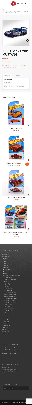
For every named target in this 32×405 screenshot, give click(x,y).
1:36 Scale (6, 265)
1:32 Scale (6, 264)
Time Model (7, 325)
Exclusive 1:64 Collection (10, 279)
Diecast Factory (8, 277)
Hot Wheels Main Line (10, 292)
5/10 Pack (7, 285)
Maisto (6, 314)
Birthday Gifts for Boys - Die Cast (12, 275)
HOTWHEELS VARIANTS (10, 302)
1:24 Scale (6, 262)
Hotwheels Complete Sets (11, 298)
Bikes (5, 273)
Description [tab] (7, 75)
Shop (4, 9)
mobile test (6, 331)
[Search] (17, 3)
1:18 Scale (6, 260)
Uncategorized (7, 335)
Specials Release (9, 308)
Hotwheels (17, 65)
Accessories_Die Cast (9, 269)
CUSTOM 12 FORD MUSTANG (9, 67)
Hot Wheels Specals (10, 296)
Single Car (23, 65)
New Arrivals (6, 333)
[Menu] (22, 3)
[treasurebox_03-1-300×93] (13, 3)
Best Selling (6, 254)
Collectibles (6, 256)
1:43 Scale (6, 267)
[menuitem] (17, 3)
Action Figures (6, 253)
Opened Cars (8, 304)
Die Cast (5, 258)
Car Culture (8, 287)
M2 (5, 312)
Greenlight (6, 281)
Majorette (6, 316)
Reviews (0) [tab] (17, 75)
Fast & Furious (8, 288)
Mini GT (6, 320)
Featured (5, 329)
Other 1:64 (7, 322)
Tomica (6, 327)
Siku (5, 323)
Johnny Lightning (8, 310)
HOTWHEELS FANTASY (10, 300)
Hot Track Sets (8, 290)
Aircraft (6, 271)
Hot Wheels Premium (10, 294)
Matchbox (6, 318)
